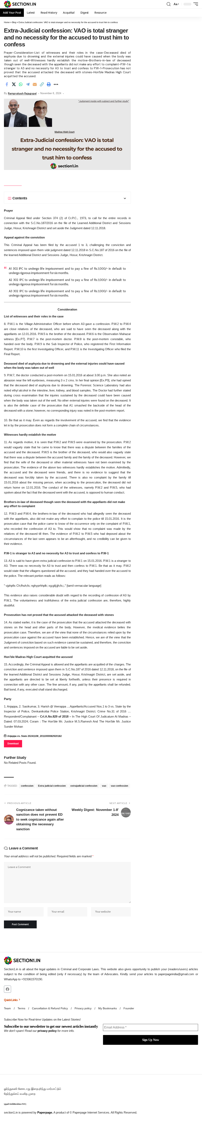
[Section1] (20, 4)
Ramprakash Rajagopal (22, 93)
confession (27, 785)
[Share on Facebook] (6, 84)
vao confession (119, 785)
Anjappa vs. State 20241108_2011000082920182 (34, 736)
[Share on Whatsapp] (20, 84)
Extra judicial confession (52, 785)
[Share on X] (14, 84)
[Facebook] (7, 989)
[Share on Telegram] (28, 84)
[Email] (34, 84)
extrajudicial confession (83, 785)
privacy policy (47, 1030)
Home (7, 22)
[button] (169, 4)
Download (13, 743)
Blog (14, 22)
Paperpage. (45, 1112)
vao (104, 785)
